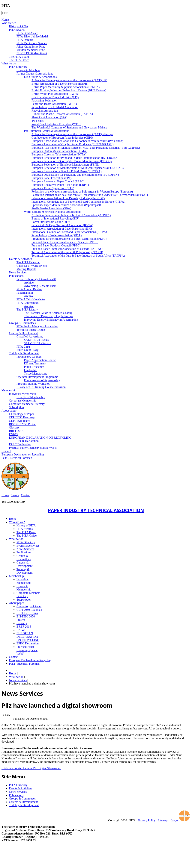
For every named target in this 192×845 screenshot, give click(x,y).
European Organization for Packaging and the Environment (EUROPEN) (75, 174)
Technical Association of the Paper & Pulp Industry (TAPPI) (67, 252)
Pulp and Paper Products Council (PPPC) (56, 245)
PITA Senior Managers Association (37, 326)
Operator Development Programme (37, 376)
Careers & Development (23, 333)
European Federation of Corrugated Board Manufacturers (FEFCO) (72, 161)
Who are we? (9, 23)
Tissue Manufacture (35, 373)
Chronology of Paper (21, 414)
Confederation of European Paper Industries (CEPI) (62, 137)
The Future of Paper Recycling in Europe (48, 316)
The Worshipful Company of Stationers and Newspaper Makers (69, 127)
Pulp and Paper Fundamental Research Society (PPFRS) (65, 242)
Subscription (16, 407)
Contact (6, 451)
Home (5, 19)
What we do (9, 63)
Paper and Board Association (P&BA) (54, 103)
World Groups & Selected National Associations (52, 211)
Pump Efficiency (34, 366)
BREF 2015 (16, 430)
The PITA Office (19, 60)
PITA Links (23, 346)
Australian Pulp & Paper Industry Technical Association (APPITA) (71, 215)
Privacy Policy (146, 820)
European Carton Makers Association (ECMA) (59, 151)
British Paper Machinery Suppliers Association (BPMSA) (66, 87)
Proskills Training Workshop (33, 383)
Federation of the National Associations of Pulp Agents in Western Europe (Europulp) (82, 191)
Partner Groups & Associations (34, 73)
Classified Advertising (29, 336)
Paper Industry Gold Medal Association (55, 107)
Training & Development (24, 353)
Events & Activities (20, 259)
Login (174, 820)
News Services (18, 272)
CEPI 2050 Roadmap (21, 417)
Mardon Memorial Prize (30, 50)
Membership (9, 390)
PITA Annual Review (29, 289)
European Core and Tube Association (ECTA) (59, 154)
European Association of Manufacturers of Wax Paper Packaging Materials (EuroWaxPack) (86, 147)
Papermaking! (24, 292)
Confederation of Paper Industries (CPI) (55, 97)
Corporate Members (28, 70)
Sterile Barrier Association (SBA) (51, 208)
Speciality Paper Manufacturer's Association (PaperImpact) (66, 205)
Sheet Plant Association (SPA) (49, 117)
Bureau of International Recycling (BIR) (55, 218)
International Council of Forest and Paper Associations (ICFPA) (69, 232)
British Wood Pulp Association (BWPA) (55, 93)
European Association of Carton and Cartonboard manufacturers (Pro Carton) (77, 141)
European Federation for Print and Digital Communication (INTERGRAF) (76, 157)
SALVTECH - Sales (36, 339)
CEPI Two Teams (19, 420)
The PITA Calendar (28, 262)
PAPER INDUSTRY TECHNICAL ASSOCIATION (96, 510)
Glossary (14, 427)
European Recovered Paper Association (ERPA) (60, 184)
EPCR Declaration (27, 441)
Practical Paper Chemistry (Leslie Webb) (33, 447)
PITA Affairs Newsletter (30, 299)
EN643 (13, 434)
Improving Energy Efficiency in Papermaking (51, 319)
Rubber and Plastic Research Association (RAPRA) (62, 114)
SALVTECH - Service (37, 343)
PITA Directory (18, 66)
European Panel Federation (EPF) (51, 178)
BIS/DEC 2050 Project (22, 424)
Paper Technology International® (36, 279)
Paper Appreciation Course (40, 360)
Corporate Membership (22, 400)
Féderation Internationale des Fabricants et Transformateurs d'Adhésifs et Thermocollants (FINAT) (90, 194)
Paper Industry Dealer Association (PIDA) (57, 235)
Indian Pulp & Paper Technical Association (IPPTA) (62, 225)
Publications (16, 275)
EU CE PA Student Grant (31, 53)
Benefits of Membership (30, 397)
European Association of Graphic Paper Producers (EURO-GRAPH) (72, 144)
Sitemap (162, 820)
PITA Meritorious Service (31, 43)
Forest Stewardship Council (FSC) (52, 221)
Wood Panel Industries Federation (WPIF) (56, 124)
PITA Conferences (27, 302)
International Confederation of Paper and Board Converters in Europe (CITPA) (78, 201)
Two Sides (38, 120)
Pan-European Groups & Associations (46, 130)
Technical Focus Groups (30, 329)
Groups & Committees (22, 323)
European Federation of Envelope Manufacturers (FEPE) (65, 164)
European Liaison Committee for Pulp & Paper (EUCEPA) (66, 171)
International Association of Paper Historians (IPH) (62, 228)
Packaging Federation (44, 100)
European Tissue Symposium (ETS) (53, 188)
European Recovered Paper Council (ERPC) (58, 181)
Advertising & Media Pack (40, 285)
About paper (9, 410)
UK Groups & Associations (40, 76)
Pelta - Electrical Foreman (17, 457)
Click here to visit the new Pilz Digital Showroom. (31, 768)
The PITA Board (19, 56)
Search (15, 495)
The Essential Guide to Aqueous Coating (48, 312)
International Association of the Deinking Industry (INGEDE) (68, 198)
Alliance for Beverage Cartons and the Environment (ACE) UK (69, 80)
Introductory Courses (28, 356)
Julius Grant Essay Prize (30, 46)
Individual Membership (23, 393)
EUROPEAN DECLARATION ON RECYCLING (40, 437)
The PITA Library (27, 309)
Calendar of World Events (31, 265)
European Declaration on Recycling (23, 454)
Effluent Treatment (35, 363)
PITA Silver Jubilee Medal (32, 36)
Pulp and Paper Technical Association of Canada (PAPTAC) (67, 248)
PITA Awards (17, 29)
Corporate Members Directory (27, 403)
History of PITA (18, 26)
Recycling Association (45, 110)
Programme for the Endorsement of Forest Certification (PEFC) (69, 238)
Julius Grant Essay (27, 350)
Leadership (30, 370)
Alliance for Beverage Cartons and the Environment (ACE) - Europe (72, 134)
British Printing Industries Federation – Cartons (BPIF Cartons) (69, 90)
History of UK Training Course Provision (41, 387)
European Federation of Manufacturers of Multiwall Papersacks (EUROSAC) (78, 167)
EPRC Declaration (20, 444)
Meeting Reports (26, 269)
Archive (29, 282)
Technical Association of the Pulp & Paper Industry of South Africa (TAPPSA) (78, 255)
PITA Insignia (24, 39)
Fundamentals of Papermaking (42, 380)
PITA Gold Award (27, 33)
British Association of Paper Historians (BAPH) (60, 83)
